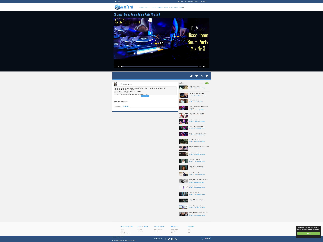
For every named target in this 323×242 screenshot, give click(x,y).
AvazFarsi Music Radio (192, 1)
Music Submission (158, 229)
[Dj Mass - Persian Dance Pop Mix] (183, 128)
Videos (176, 7)
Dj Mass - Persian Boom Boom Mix (197, 133)
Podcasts (159, 7)
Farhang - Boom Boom (195, 100)
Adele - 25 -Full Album (195, 153)
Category (181, 7)
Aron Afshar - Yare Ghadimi (196, 199)
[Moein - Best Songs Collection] (183, 207)
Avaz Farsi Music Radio (117, 237)
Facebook (125, 106)
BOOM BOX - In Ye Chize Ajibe (196, 113)
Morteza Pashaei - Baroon (195, 172)
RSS (172, 232)
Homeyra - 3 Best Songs (195, 159)
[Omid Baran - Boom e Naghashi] (183, 95)
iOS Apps (140, 229)
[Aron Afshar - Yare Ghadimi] (183, 200)
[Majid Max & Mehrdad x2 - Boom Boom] (183, 148)
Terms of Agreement (125, 232)
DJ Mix (154, 7)
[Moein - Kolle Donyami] (183, 187)
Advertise (156, 231)
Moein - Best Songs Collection (196, 206)
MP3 (150, 7)
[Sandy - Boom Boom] (183, 121)
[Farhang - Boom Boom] (183, 101)
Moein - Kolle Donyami (194, 186)
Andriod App (140, 231)
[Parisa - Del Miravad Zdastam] (183, 167)
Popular (141, 7)
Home (181, 1)
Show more (145, 95)
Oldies (171, 7)
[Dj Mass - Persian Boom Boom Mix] (183, 134)
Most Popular (174, 231)
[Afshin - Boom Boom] (183, 87)
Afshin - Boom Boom (194, 86)
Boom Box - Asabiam (194, 139)
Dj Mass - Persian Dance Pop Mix (197, 126)
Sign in (204, 1)
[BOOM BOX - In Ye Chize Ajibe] (183, 115)
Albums (166, 7)
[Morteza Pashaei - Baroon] (183, 174)
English (208, 238)
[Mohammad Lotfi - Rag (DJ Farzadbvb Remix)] (183, 181)
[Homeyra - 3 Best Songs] (183, 161)
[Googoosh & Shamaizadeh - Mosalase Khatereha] (183, 214)
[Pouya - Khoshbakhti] (183, 194)
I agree (309, 233)
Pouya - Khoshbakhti (194, 192)
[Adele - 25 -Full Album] (183, 154)
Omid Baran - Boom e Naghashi (197, 93)
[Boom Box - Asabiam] (183, 141)
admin (121, 83)
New (146, 7)
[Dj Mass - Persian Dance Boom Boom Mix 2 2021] (183, 108)
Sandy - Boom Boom (194, 120)
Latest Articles (174, 229)
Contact (122, 231)
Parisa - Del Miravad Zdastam (196, 166)
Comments (118, 106)
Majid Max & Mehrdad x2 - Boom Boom (199, 146)
